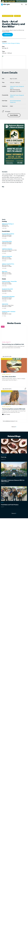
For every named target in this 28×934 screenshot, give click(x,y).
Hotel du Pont (5, 304)
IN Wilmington (5, 4)
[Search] (22, 4)
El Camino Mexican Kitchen (8, 233)
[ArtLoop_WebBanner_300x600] (14, 144)
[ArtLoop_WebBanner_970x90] (14, 1)
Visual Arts (13, 102)
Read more (7, 34)
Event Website (14, 115)
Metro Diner (4, 271)
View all (13, 426)
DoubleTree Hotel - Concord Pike (9, 281)
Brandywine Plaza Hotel (7, 289)
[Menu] (26, 4)
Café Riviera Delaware (7, 248)
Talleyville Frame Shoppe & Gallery (11, 43)
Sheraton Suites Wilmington (8, 296)
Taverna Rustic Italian (7, 241)
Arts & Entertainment (15, 100)
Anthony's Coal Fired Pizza (8, 264)
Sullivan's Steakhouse (7, 256)
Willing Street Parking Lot (8, 223)
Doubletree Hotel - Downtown (8, 311)
